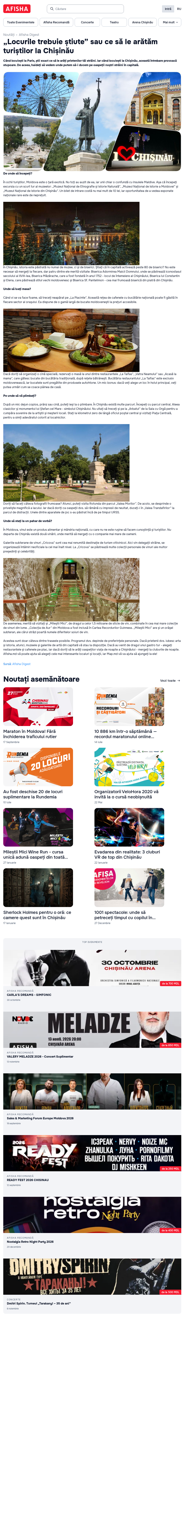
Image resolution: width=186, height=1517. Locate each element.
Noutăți (9, 35)
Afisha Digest (29, 35)
